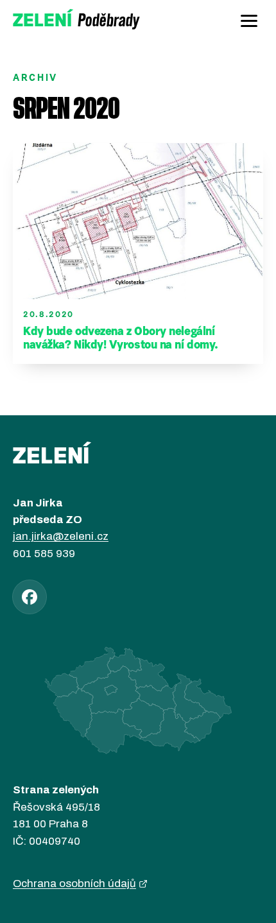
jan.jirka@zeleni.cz (60, 536)
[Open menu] (249, 20)
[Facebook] (29, 597)
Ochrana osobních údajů (74, 883)
